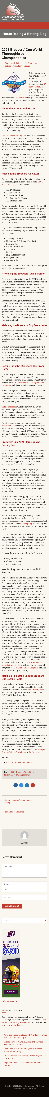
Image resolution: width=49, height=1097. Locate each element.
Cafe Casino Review (10, 1001)
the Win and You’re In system (25, 668)
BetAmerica (34, 752)
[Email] (33, 785)
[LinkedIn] (27, 785)
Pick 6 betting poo (35, 690)
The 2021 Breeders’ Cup (12, 136)
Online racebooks (9, 407)
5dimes (12, 752)
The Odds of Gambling (14, 812)
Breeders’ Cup (20, 98)
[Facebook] (16, 785)
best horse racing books (12, 1025)
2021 (13, 772)
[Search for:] (24, 920)
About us (27, 1089)
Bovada (5, 752)
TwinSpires (21, 752)
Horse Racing (24, 66)
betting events (11, 66)
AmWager (40, 749)
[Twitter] (22, 785)
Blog (34, 1089)
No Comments (31, 63)
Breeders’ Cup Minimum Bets (19, 763)
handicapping (26, 524)
